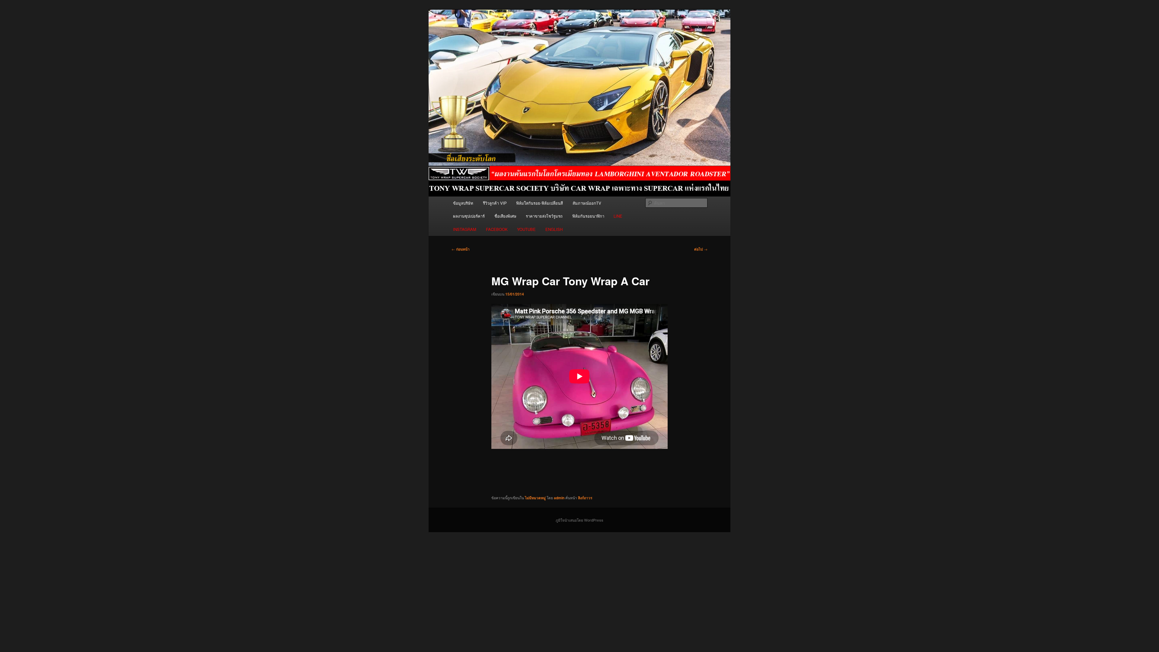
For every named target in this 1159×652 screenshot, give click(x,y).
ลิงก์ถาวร (585, 497)
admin (559, 497)
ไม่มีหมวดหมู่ (535, 497)
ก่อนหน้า (461, 249)
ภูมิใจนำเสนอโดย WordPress (579, 520)
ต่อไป (700, 249)
